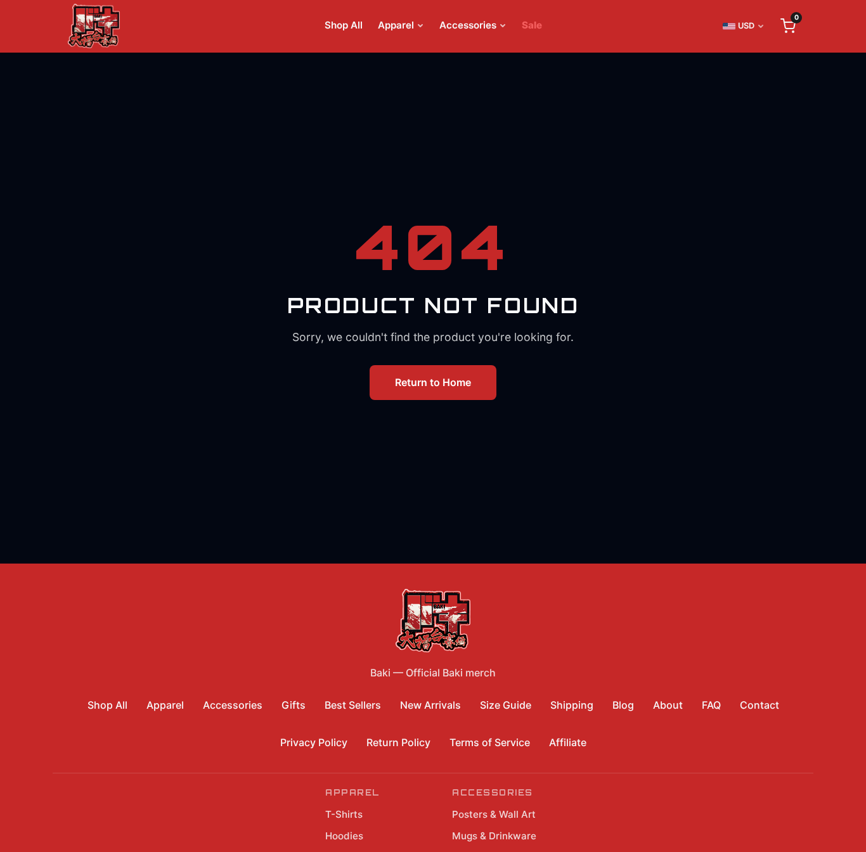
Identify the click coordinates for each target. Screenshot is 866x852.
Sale (532, 25)
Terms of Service (489, 742)
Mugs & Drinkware (494, 836)
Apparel (396, 25)
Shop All (344, 25)
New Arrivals (430, 705)
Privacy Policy (313, 742)
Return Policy (398, 742)
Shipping (571, 705)
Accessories (467, 25)
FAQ (711, 705)
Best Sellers (353, 705)
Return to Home (433, 382)
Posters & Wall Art (494, 814)
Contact (759, 705)
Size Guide (505, 705)
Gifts (293, 705)
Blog (623, 705)
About (668, 705)
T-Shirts (344, 814)
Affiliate (567, 742)
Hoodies (344, 836)
